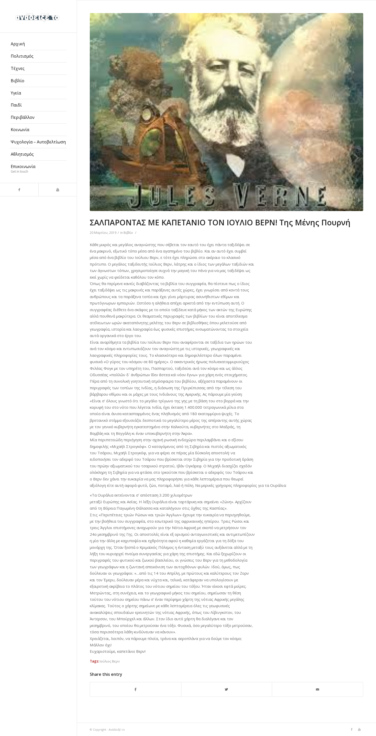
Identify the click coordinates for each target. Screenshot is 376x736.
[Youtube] (57, 189)
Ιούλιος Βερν (110, 661)
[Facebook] (19, 189)
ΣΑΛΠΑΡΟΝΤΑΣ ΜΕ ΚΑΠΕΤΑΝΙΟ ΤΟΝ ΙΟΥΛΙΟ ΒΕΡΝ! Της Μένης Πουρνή (220, 222)
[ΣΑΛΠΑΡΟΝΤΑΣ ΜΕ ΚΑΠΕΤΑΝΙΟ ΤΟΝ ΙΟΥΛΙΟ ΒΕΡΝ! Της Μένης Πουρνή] (226, 112)
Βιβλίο (128, 232)
